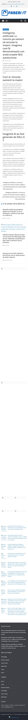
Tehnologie (5, 29)
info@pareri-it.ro (9, 707)
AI (14, 87)
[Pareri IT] (3, 21)
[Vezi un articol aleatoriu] (25, 21)
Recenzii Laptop (5, 660)
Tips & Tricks (4, 663)
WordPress (4, 666)
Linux (2, 669)
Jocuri (2, 672)
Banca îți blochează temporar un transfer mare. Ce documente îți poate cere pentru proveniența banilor (13, 632)
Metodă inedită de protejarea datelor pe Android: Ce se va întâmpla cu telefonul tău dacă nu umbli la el (13, 212)
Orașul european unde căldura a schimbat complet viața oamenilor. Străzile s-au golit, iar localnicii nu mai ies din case (13, 646)
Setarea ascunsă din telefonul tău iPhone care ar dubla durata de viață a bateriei (14, 255)
